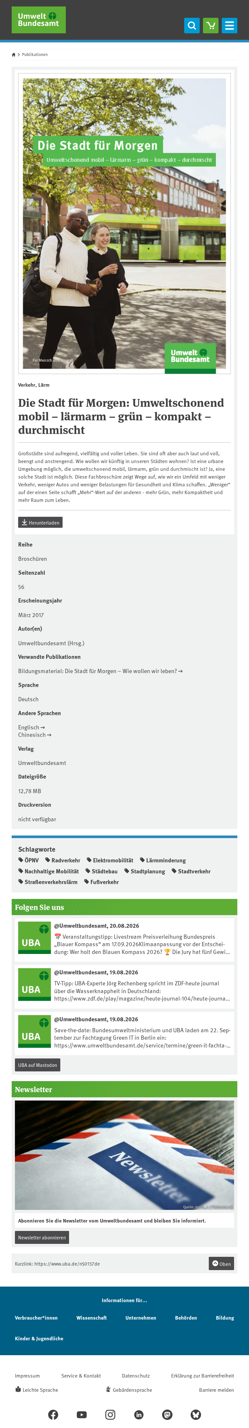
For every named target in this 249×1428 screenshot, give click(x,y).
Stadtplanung (148, 871)
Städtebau (105, 871)
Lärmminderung (166, 860)
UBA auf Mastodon (37, 1064)
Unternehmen (140, 1317)
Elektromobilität (113, 860)
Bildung (225, 1317)
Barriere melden (216, 1389)
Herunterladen (43, 522)
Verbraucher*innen (36, 1317)
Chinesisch (32, 734)
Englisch (28, 727)
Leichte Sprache (40, 1389)
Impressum (27, 1375)
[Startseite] (39, 19)
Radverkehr (66, 860)
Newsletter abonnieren (42, 1237)
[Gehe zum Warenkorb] (211, 25)
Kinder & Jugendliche (39, 1338)
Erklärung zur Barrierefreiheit (202, 1375)
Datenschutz (136, 1375)
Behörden (186, 1317)
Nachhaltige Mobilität (52, 871)
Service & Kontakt (81, 1375)
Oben (225, 1263)
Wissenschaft (92, 1317)
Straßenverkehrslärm (51, 882)
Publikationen (35, 54)
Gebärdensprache (132, 1389)
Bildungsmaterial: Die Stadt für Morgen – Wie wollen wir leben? (97, 670)
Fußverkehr (104, 882)
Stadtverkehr (194, 871)
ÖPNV (32, 860)
